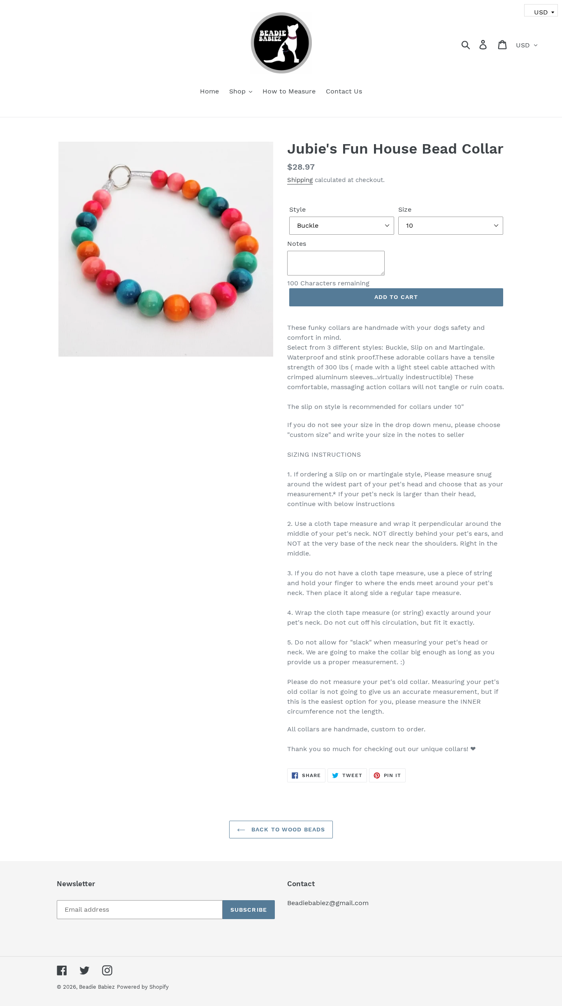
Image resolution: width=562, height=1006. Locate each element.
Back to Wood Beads (287, 829)
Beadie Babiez (97, 987)
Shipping (300, 180)
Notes (296, 243)
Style (297, 209)
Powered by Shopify (143, 987)
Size (404, 209)
